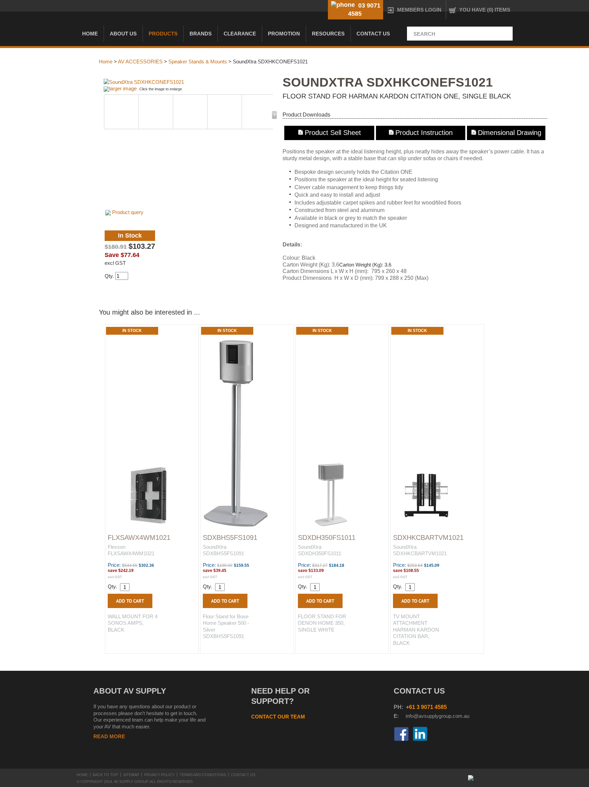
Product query (128, 212)
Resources (328, 33)
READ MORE (109, 736)
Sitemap (131, 775)
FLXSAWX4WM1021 (139, 537)
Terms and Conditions (203, 775)
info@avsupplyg (423, 716)
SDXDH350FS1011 (327, 537)
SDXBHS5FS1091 (230, 537)
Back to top (105, 775)
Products (163, 33)
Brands (201, 33)
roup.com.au (455, 716)
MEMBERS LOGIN (419, 10)
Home (90, 33)
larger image (123, 88)
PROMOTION (284, 33)
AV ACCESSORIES (140, 61)
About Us (123, 33)
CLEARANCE (240, 33)
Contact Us (373, 33)
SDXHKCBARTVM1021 (428, 537)
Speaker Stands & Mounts (197, 61)
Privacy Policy (159, 775)
